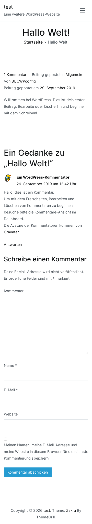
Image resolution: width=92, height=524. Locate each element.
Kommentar (14, 291)
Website (11, 414)
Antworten (13, 244)
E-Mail (11, 390)
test (8, 7)
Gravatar (11, 232)
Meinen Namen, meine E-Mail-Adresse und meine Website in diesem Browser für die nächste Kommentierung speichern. (46, 451)
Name (10, 365)
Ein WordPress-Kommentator (43, 177)
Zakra (71, 510)
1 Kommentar (15, 74)
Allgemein (73, 74)
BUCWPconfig (24, 81)
